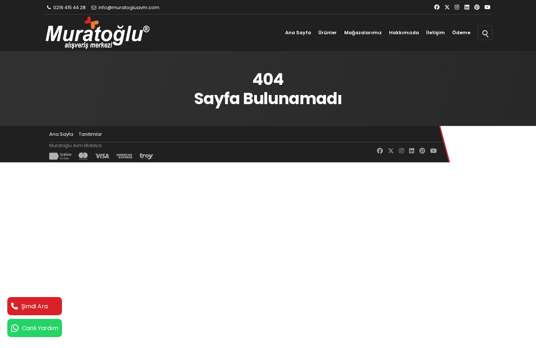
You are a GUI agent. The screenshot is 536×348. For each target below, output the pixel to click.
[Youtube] (487, 7)
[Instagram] (457, 7)
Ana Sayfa (298, 32)
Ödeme (461, 32)
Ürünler (327, 32)
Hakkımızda (404, 32)
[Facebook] (436, 7)
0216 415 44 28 (69, 7)
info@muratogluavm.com (128, 7)
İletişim (435, 32)
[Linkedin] (467, 7)
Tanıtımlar (90, 134)
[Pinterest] (476, 7)
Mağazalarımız (363, 32)
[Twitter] (447, 7)
